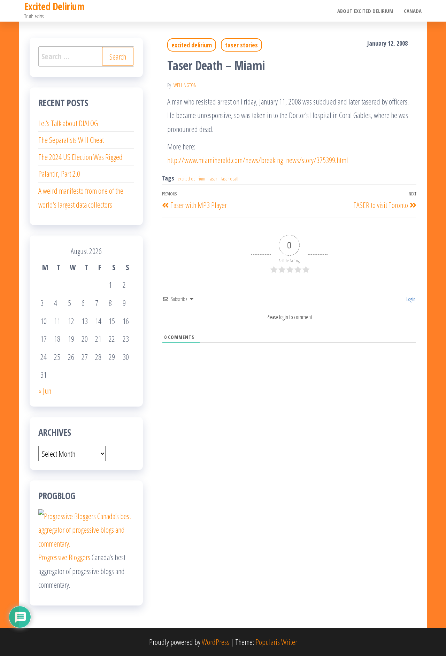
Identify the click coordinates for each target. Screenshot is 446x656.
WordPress (215, 641)
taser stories (241, 45)
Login (410, 299)
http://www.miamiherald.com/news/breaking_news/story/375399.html (257, 160)
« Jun (44, 390)
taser (213, 178)
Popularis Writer (276, 641)
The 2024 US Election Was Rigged (80, 157)
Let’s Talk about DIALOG (68, 123)
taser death (230, 178)
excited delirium (191, 45)
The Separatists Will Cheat (71, 139)
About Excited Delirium (365, 10)
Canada (413, 10)
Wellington (185, 85)
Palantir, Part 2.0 (59, 173)
